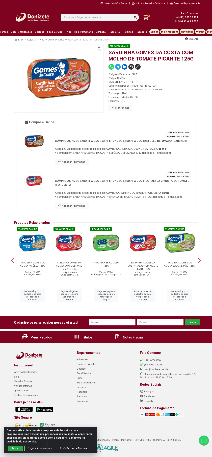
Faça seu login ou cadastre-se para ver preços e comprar (32, 295)
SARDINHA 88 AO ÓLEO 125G (106, 264)
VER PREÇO (121, 108)
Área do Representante (187, 3)
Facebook (149, 396)
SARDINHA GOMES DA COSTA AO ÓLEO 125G (32, 264)
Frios (79, 378)
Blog (16, 376)
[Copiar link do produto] (138, 67)
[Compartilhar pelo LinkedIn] (124, 67)
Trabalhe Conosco (24, 381)
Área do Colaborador (25, 372)
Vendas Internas (23, 385)
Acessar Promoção (73, 161)
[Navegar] (13, 261)
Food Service (84, 373)
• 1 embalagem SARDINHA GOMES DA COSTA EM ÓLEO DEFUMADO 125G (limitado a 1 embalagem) (113, 152)
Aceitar (16, 448)
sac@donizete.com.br (156, 369)
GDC (123, 101)
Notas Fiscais (133, 337)
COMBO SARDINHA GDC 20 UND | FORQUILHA (133, 192)
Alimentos (82, 359)
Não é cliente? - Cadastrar (151, 3)
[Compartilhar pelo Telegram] (118, 67)
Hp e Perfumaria (86, 382)
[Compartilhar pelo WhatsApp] (111, 67)
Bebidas (81, 368)
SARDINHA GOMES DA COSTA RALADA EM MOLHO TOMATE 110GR (143, 265)
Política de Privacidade (26, 395)
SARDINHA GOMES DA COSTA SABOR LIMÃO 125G (179, 264)
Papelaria (82, 391)
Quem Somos (21, 390)
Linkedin (149, 401)
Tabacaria (82, 401)
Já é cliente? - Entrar (116, 3)
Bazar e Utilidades (86, 364)
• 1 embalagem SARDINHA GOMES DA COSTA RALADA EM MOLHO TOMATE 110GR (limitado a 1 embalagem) (119, 196)
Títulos (87, 337)
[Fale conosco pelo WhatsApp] (204, 440)
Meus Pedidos (41, 337)
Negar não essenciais (40, 448)
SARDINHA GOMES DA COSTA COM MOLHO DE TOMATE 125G (69, 265)
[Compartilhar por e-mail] (131, 67)
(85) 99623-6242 (188, 21)
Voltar (193, 38)
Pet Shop (82, 396)
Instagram (149, 391)
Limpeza (81, 387)
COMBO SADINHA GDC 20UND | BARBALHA (132, 148)
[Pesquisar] (135, 17)
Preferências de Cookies (73, 448)
